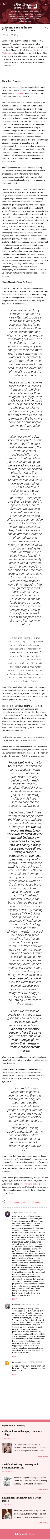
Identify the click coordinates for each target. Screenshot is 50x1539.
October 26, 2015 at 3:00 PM (32, 1362)
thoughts (36, 1202)
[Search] (46, 5)
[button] (46, 28)
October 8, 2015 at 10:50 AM (28, 1213)
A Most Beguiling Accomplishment (25, 5)
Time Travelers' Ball (27, 1184)
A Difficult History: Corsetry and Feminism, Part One (20, 1466)
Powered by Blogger (26, 1534)
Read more (43, 1456)
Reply (14, 1299)
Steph (14, 1212)
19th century (13, 1202)
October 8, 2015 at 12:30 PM (31, 1305)
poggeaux (16, 1362)
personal (25, 1202)
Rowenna (20, 93)
